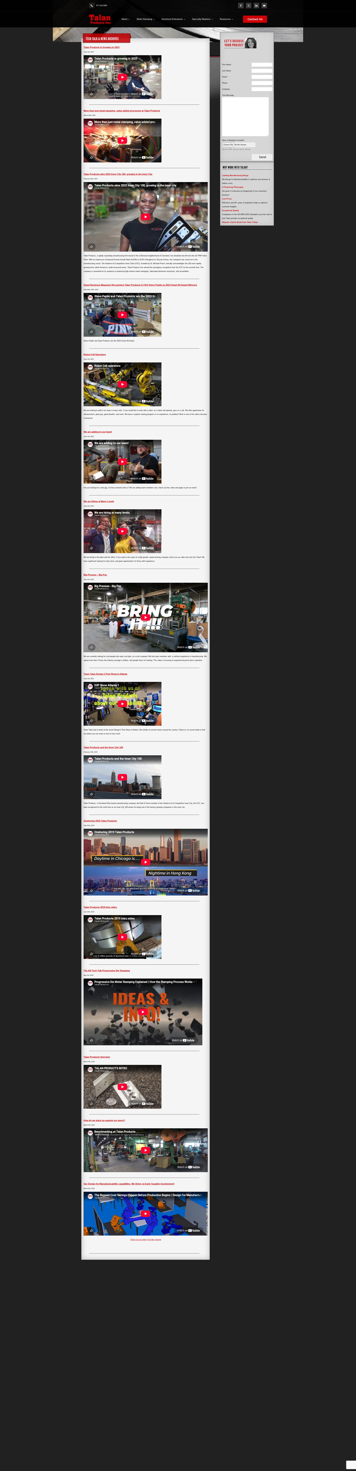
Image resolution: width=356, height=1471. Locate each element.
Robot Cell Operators (95, 354)
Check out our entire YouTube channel (145, 1240)
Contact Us (255, 19)
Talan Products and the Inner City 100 (103, 747)
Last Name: (226, 71)
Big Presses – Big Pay (95, 575)
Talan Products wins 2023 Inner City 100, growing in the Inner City (118, 174)
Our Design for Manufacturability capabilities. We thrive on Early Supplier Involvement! (129, 1184)
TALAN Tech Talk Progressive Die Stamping (107, 970)
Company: (226, 89)
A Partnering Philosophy (232, 187)
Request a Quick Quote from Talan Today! (240, 222)
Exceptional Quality (230, 210)
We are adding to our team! (98, 432)
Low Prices (227, 199)
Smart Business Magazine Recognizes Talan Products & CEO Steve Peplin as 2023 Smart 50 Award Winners (140, 285)
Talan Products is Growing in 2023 (101, 47)
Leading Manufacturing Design (235, 175)
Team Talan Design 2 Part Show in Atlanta (105, 674)
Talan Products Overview (97, 1057)
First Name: (227, 65)
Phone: (225, 83)
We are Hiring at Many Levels (99, 501)
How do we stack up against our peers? (104, 1120)
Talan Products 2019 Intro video (100, 907)
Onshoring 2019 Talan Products (100, 821)
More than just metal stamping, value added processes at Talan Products (122, 111)
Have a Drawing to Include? (233, 140)
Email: (225, 77)
